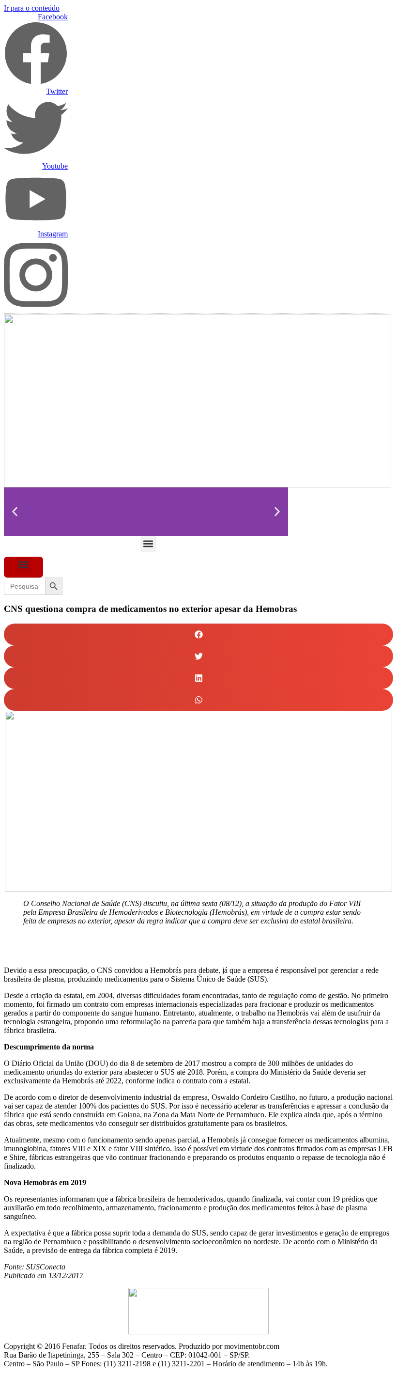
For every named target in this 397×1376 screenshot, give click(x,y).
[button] (15, 511)
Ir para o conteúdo (32, 8)
